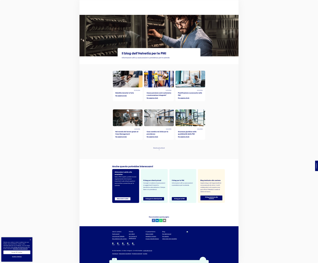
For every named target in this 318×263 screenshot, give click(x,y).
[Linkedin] (128, 244)
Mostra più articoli (159, 148)
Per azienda (165, 236)
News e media (149, 234)
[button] (123, 198)
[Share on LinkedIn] (157, 220)
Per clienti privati (166, 234)
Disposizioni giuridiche (125, 254)
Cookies (145, 254)
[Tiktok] (133, 246)
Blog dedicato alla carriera (119, 239)
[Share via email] (164, 220)
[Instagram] (123, 244)
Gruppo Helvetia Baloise (152, 239)
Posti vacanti (115, 234)
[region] (16, 249)
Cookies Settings (17, 256)
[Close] (30, 240)
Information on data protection (20, 248)
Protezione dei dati (137, 254)
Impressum (115, 254)
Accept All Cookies (17, 252)
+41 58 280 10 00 (147, 250)
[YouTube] (118, 244)
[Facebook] (113, 244)
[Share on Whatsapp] (160, 220)
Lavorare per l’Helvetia (118, 236)
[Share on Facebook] (153, 220)
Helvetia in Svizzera (151, 236)
